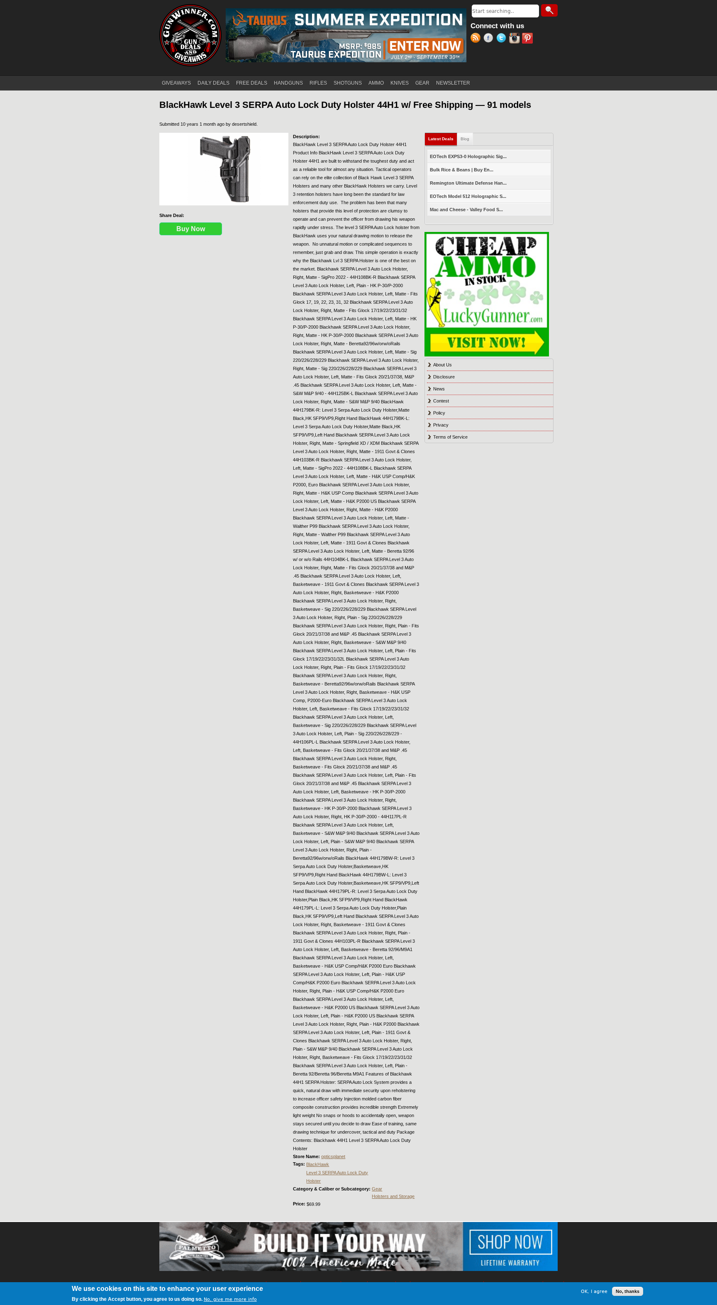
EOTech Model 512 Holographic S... (468, 196)
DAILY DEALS (213, 83)
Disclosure (444, 376)
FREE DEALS (251, 83)
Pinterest (528, 39)
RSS (477, 39)
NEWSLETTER (453, 83)
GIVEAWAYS (176, 83)
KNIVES (399, 83)
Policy (439, 412)
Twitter (502, 39)
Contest (441, 400)
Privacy (441, 424)
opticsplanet (333, 1156)
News (439, 388)
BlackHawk (317, 1164)
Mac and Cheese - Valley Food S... (466, 209)
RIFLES (318, 83)
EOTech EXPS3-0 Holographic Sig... (468, 156)
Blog (465, 139)
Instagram (515, 39)
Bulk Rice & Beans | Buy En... (461, 169)
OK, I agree (594, 1291)
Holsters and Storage (393, 1196)
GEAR (422, 83)
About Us (442, 364)
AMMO (376, 83)
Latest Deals (442, 139)
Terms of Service (450, 436)
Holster (313, 1180)
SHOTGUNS (348, 83)
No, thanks (627, 1291)
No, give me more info (230, 1299)
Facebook (489, 39)
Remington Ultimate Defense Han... (468, 183)
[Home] (190, 35)
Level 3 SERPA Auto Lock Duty (337, 1172)
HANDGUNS (288, 83)
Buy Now (190, 228)
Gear (377, 1188)
